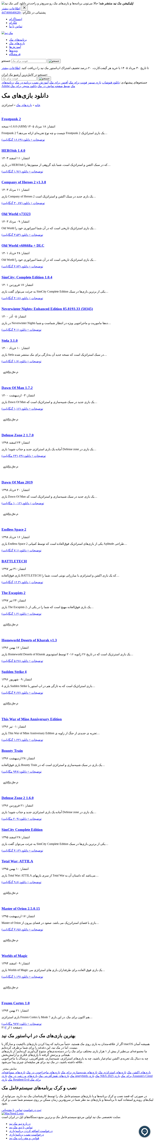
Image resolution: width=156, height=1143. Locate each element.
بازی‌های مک (17, 43)
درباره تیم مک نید (19, 1123)
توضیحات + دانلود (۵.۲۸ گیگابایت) (22, 661)
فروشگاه (15, 54)
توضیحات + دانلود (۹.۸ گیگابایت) (21, 882)
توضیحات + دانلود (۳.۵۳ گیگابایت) (22, 234)
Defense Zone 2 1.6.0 (18, 798)
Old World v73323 (16, 214)
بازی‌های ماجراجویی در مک (43, 1072)
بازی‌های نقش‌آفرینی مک (53, 1076)
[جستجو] (54, 61)
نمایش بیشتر (10, 1068)
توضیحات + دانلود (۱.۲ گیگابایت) (21, 613)
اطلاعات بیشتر (11, 8)
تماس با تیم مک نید (21, 1127)
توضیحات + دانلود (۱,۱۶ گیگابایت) (22, 408)
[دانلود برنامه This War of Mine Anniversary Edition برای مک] (11, 711)
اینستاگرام (15, 19)
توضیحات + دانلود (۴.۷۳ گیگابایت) (22, 266)
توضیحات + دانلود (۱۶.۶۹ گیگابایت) (23, 139)
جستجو (6, 60)
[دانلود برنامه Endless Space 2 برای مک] (11, 522)
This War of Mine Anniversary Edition (32, 719)
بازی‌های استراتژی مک (112, 1072)
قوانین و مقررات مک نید (24, 1138)
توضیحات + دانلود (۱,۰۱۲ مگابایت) (23, 503)
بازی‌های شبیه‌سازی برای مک (79, 1072)
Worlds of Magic (14, 956)
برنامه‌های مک (18, 39)
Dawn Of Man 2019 (17, 482)
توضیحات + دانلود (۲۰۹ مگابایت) (21, 818)
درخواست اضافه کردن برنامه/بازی (31, 1131)
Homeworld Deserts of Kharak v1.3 (29, 640)
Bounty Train (12, 751)
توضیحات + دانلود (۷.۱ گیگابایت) (21, 550)
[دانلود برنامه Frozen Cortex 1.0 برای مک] (11, 995)
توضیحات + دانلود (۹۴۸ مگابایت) (21, 771)
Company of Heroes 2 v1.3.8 (24, 182)
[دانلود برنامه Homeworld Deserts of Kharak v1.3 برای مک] (11, 632)
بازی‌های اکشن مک (139, 1072)
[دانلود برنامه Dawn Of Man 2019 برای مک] (11, 474)
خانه (37, 105)
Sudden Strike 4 (14, 672)
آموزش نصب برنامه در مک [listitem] (32, 82)
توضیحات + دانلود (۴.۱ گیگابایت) (21, 329)
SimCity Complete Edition (22, 830)
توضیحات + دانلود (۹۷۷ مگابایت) (21, 1023)
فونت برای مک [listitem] (78, 82)
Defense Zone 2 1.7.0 (18, 435)
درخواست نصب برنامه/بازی (26, 1134)
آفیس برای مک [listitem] (58, 82)
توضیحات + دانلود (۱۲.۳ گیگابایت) (22, 582)
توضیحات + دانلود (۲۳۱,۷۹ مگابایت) (24, 455)
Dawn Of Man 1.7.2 (17, 388)
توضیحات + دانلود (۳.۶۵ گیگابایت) (22, 929)
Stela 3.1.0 (10, 341)
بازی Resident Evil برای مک (21, 1079)
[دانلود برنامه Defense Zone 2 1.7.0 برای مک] (11, 427)
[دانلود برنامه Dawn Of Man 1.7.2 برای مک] (11, 380)
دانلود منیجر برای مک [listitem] (23, 86)
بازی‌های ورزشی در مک (23, 1076)
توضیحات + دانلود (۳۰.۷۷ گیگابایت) (23, 203)
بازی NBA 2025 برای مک (110, 1076)
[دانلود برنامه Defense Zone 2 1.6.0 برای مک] (11, 790)
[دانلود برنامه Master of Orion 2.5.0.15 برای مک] (11, 901)
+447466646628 (11, 12)
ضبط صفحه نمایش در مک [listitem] (53, 86)
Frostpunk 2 (11, 119)
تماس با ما (15, 26)
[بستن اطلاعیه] (24, 8)
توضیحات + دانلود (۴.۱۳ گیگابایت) (22, 850)
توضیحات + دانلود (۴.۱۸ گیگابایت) (22, 298)
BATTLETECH (14, 561)
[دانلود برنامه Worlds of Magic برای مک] (11, 948)
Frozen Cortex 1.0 (16, 1003)
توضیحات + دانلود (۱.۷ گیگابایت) (21, 361)
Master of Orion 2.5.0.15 (21, 909)
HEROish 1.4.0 (13, 151)
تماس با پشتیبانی (12, 1110)
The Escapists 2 (13, 593)
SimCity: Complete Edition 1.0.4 (27, 277)
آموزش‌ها (15, 47)
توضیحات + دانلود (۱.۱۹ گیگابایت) (22, 976)
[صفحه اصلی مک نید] (7, 33)
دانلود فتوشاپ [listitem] (111, 82)
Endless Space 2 (14, 529)
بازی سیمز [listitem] (94, 82)
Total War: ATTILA (17, 861)
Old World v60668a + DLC (23, 245)
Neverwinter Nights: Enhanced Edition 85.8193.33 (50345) (47, 309)
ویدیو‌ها (13, 50)
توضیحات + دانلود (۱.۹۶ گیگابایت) (22, 171)
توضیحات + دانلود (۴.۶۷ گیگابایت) (22, 692)
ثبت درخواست (32, 1110)
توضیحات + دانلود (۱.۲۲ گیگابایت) (22, 739)
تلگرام (13, 22)
